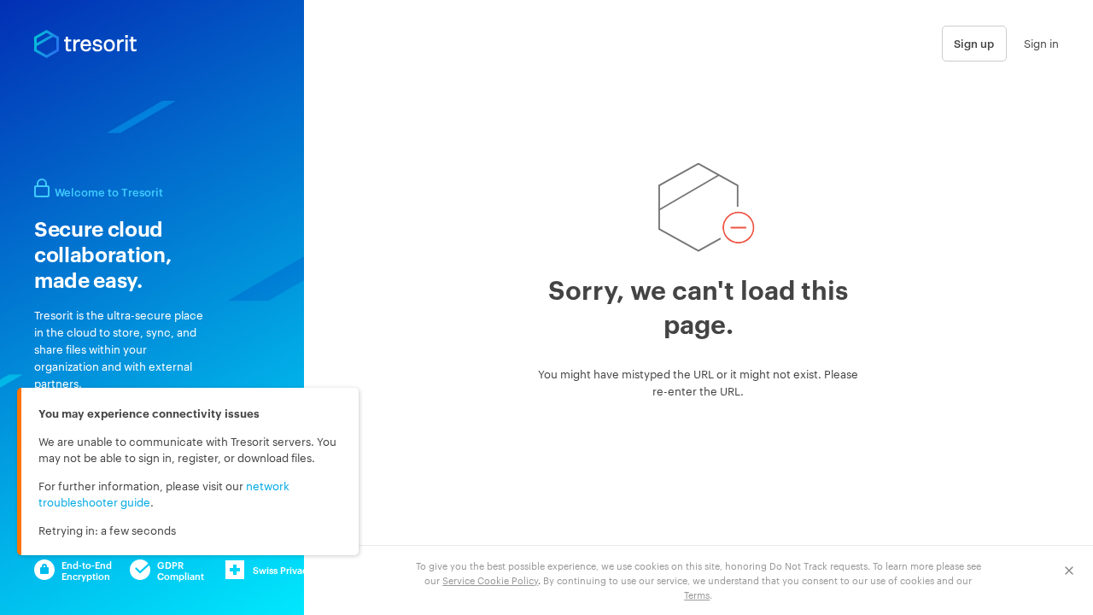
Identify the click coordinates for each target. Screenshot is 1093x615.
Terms (697, 594)
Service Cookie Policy (490, 580)
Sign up (974, 42)
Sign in (1041, 42)
